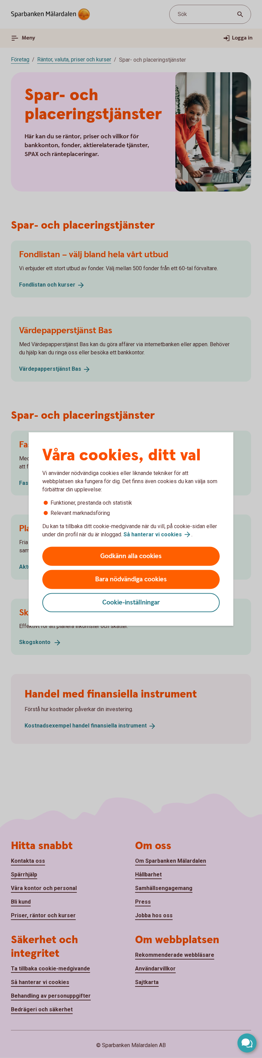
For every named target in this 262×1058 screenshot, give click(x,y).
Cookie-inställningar (131, 602)
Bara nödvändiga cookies (131, 579)
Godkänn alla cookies (131, 556)
